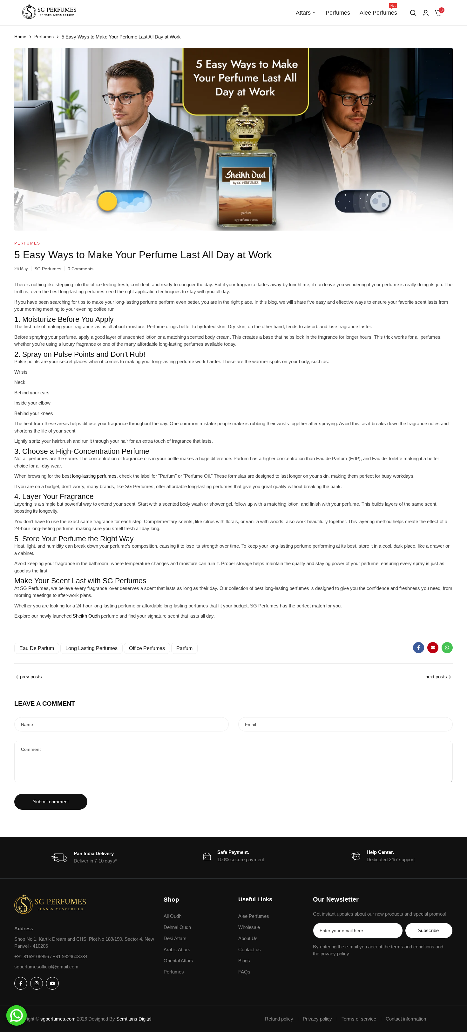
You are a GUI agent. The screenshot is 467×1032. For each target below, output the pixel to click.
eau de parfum (36, 648)
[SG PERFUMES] (49, 12)
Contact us (249, 949)
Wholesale (249, 927)
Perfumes (338, 13)
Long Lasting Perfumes (91, 648)
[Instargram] (36, 983)
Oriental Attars (178, 960)
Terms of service (359, 1019)
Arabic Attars (177, 949)
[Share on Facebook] (418, 647)
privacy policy (335, 953)
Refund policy (279, 1019)
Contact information (406, 1019)
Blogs (244, 960)
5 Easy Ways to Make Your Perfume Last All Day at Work (143, 254)
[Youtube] (52, 983)
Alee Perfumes (378, 10)
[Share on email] (432, 647)
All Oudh (172, 916)
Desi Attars (175, 938)
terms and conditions (412, 946)
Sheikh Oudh (86, 616)
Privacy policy (317, 1019)
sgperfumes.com (58, 1019)
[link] (425, 12)
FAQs (244, 971)
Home (20, 36)
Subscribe (428, 930)
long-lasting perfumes (94, 476)
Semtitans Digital (133, 1019)
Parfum (184, 648)
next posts (436, 676)
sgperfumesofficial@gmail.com (46, 966)
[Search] (413, 12)
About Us (248, 938)
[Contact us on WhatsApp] (16, 1015)
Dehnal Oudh (177, 927)
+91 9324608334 (70, 956)
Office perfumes (147, 648)
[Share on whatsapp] (447, 647)
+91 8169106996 (32, 956)
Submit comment (51, 801)
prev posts (31, 676)
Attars (303, 13)
